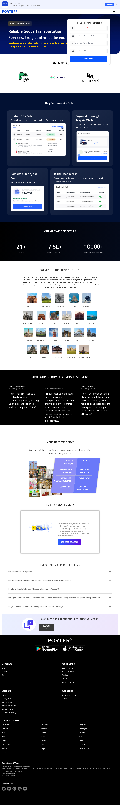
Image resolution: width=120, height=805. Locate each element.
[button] (47, 627)
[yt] (25, 789)
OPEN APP (109, 4)
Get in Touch (88, 58)
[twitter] (9, 789)
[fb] (4, 789)
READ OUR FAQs (46, 627)
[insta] (14, 789)
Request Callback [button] (69, 541)
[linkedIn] (20, 789)
